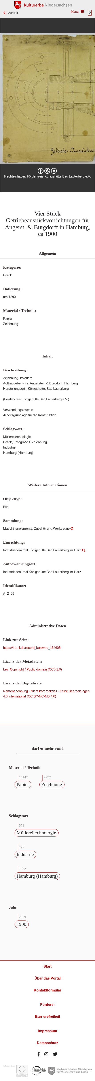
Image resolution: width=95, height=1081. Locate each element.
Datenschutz (47, 1043)
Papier (23, 784)
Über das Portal (47, 978)
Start (47, 966)
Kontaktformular (47, 990)
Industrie (25, 854)
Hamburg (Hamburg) (37, 876)
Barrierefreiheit (47, 1016)
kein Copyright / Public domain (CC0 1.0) (32, 669)
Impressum (47, 1031)
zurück (13, 13)
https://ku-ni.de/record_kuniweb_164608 (32, 647)
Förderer (47, 1005)
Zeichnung (51, 784)
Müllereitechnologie (36, 832)
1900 (21, 924)
